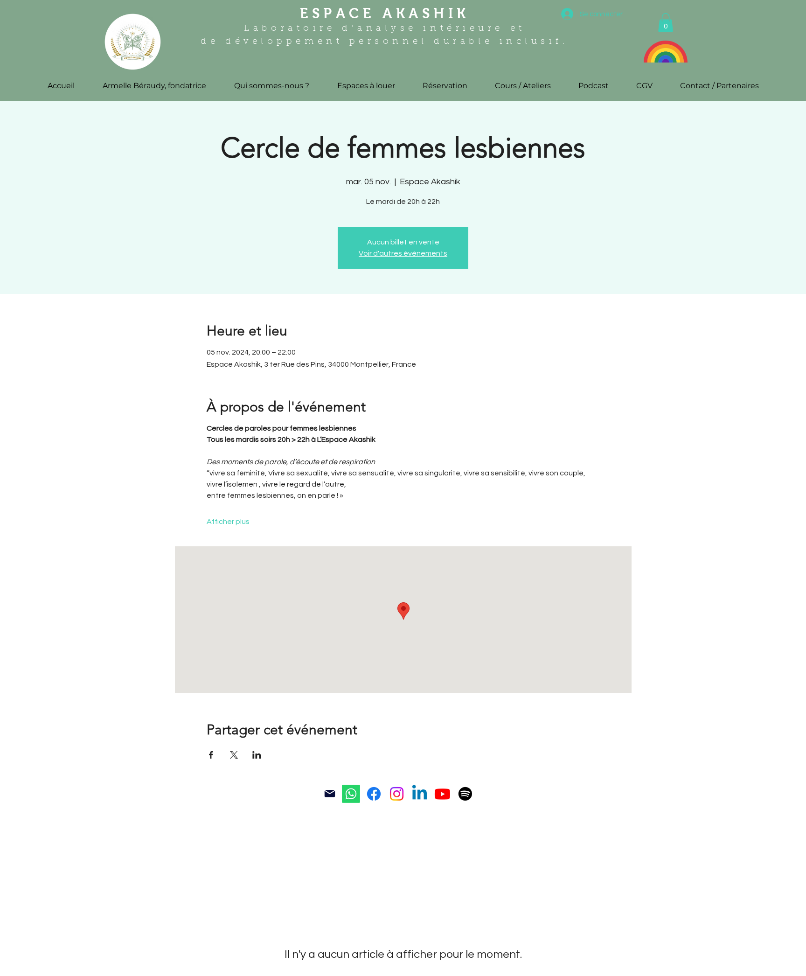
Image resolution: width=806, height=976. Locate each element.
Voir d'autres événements (403, 253)
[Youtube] (442, 794)
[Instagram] (397, 794)
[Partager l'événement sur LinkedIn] (256, 755)
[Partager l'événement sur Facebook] (211, 755)
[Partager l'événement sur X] (233, 755)
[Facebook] (374, 794)
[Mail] (329, 793)
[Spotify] (465, 794)
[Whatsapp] (351, 794)
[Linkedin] (419, 794)
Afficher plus (228, 521)
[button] (666, 22)
